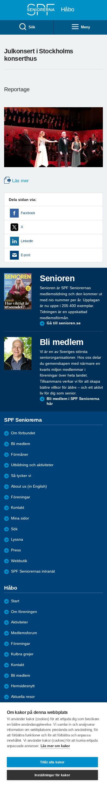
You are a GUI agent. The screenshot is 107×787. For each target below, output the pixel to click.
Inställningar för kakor (52, 775)
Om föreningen (24, 612)
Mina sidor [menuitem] (20, 518)
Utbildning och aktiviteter (32, 465)
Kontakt (17, 665)
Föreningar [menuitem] (20, 497)
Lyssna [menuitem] (17, 539)
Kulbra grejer (22, 654)
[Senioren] (18, 291)
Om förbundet (23, 433)
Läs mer (20, 180)
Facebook (28, 213)
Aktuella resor (23, 697)
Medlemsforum (24, 633)
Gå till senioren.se (64, 323)
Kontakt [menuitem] (17, 508)
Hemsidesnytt (23, 686)
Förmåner (19, 454)
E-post (25, 255)
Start (15, 601)
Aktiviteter (19, 622)
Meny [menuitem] (85, 27)
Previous (10, 142)
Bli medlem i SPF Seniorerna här (73, 401)
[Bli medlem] (18, 353)
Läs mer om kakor (55, 746)
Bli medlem (20, 444)
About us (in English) (29, 486)
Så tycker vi (21, 476)
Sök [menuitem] (32, 27)
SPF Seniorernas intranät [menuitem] (33, 571)
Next (98, 142)
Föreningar (20, 644)
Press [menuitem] (16, 550)
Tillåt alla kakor (52, 762)
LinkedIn (27, 241)
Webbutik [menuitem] (19, 561)
